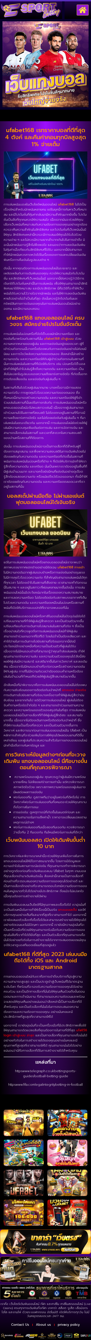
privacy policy (69, 1324)
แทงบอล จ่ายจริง (74, 690)
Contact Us (20, 1324)
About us (43, 1324)
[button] (83, 10)
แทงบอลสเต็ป (67, 909)
